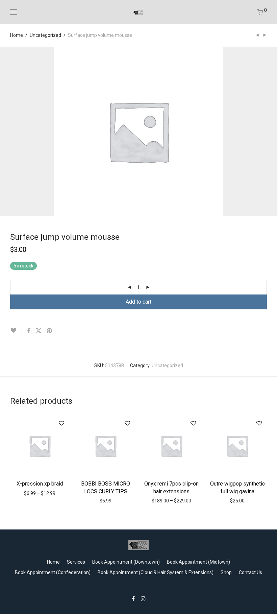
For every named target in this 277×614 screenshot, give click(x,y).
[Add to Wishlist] (16, 330)
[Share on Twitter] (38, 331)
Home (16, 35)
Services (76, 562)
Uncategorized (45, 35)
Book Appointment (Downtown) (126, 562)
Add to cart (138, 302)
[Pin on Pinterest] (50, 331)
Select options (40, 483)
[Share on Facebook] (28, 331)
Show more (41, 493)
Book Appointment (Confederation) (53, 572)
